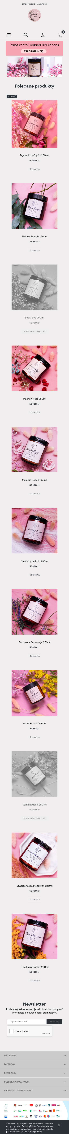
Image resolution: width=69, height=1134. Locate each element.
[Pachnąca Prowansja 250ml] (34, 612)
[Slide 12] (34, 67)
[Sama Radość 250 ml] (34, 774)
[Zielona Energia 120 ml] (34, 206)
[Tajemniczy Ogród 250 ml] (34, 124)
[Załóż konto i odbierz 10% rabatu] (34, 48)
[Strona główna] (34, 15)
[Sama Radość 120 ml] (34, 693)
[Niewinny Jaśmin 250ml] (34, 530)
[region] (34, 67)
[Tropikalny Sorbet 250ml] (34, 936)
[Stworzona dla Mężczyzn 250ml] (34, 855)
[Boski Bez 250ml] (34, 287)
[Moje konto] (43, 35)
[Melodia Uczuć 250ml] (34, 449)
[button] (8, 34)
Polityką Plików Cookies (33, 1126)
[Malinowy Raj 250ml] (34, 368)
